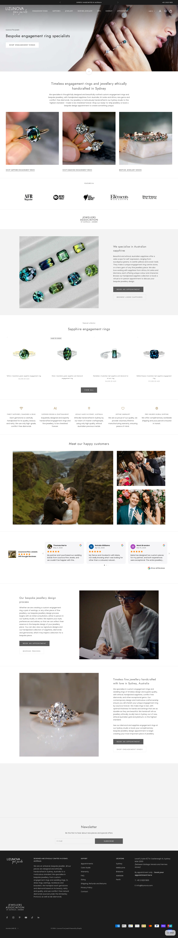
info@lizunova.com (144, 885)
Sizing (83, 879)
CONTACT (109, 11)
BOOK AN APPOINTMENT (128, 289)
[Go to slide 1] (104, 565)
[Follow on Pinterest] (19, 917)
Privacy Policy (86, 887)
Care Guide (85, 867)
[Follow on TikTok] (32, 917)
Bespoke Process (31, 651)
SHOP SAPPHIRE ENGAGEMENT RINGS (20, 170)
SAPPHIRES (56, 11)
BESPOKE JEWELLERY (85, 11)
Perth (118, 879)
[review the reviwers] (81, 545)
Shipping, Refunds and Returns (93, 883)
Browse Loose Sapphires (130, 297)
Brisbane (119, 871)
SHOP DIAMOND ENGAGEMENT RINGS (77, 170)
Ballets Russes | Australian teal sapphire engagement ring (154, 377)
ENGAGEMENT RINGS (40, 11)
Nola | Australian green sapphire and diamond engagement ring (67, 377)
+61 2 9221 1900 (167, 2)
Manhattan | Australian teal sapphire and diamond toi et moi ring (110, 377)
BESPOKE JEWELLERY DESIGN (130, 170)
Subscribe (109, 841)
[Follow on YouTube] (26, 917)
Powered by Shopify (76, 928)
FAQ (82, 875)
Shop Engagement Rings (130, 749)
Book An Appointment (34, 643)
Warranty (85, 871)
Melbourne (120, 867)
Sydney (119, 863)
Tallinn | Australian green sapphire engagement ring (24, 376)
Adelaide (119, 875)
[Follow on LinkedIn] (38, 917)
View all (89, 390)
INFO (99, 11)
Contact (84, 891)
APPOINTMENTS (122, 11)
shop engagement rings (22, 45)
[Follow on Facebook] (7, 917)
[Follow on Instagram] (13, 917)
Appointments (87, 863)
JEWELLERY (69, 11)
